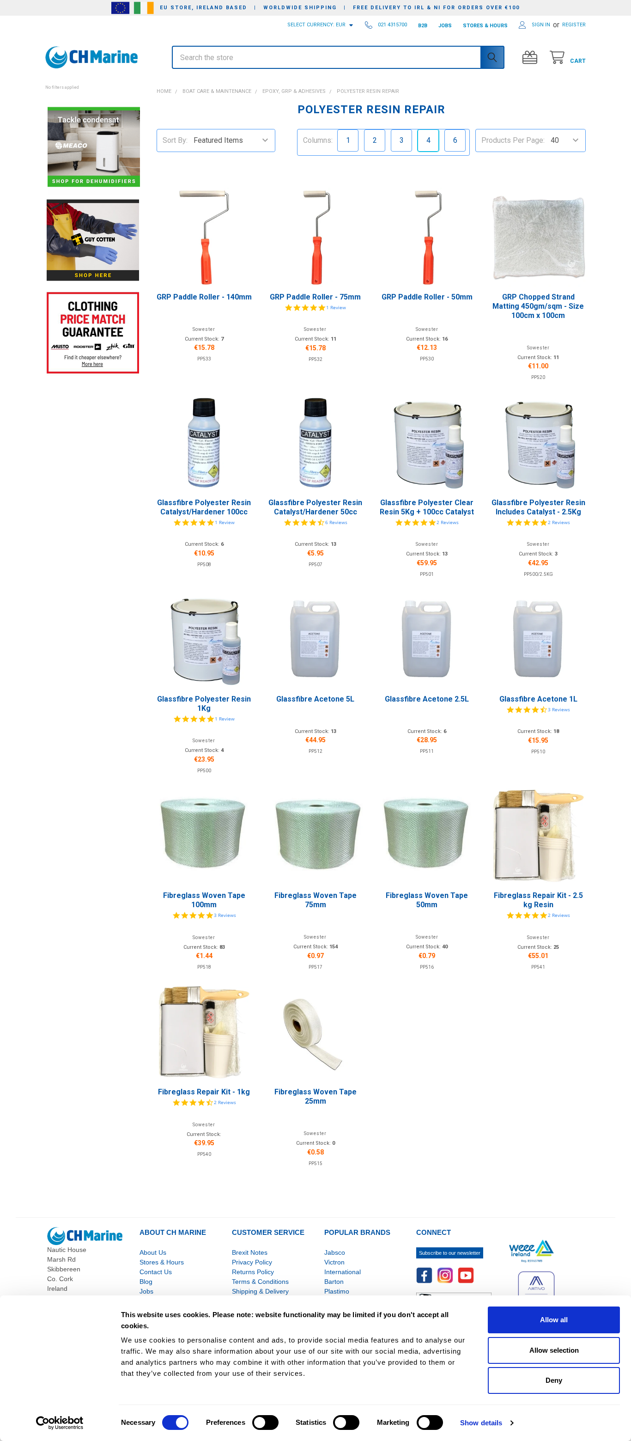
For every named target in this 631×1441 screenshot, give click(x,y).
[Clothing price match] (93, 332)
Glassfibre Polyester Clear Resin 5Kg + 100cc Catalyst (427, 507)
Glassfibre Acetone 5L (315, 699)
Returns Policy (253, 1272)
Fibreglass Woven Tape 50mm (427, 900)
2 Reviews (448, 522)
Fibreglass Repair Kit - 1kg (204, 1091)
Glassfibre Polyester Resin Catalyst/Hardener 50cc (315, 507)
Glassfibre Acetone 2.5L (427, 699)
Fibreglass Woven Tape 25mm (315, 1096)
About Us (153, 1252)
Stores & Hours (162, 1262)
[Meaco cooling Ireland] (94, 147)
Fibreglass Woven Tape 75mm (315, 900)
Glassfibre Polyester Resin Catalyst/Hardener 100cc (204, 507)
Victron (334, 1262)
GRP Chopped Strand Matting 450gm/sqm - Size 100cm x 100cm (538, 306)
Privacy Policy (252, 1262)
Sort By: (175, 140)
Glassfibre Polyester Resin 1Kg (204, 704)
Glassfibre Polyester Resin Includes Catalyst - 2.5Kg (538, 507)
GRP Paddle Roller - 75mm (315, 297)
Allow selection (554, 1350)
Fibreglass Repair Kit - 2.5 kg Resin (538, 900)
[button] (92, 82)
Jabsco (334, 1252)
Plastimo (336, 1291)
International (342, 1272)
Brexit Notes (249, 1252)
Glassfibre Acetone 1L (538, 699)
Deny (554, 1380)
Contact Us (156, 1272)
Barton (334, 1281)
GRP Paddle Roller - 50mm (427, 297)
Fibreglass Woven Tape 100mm (204, 900)
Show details (481, 1423)
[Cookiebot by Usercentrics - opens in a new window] (59, 1423)
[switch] (265, 1422)
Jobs (146, 1291)
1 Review (336, 307)
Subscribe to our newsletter (449, 1253)
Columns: (318, 140)
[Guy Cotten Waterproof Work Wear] (93, 240)
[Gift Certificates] (532, 57)
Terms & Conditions (260, 1281)
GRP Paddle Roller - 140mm (204, 297)
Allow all (554, 1320)
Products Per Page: (513, 140)
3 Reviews (559, 709)
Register (574, 25)
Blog (146, 1281)
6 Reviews (336, 522)
